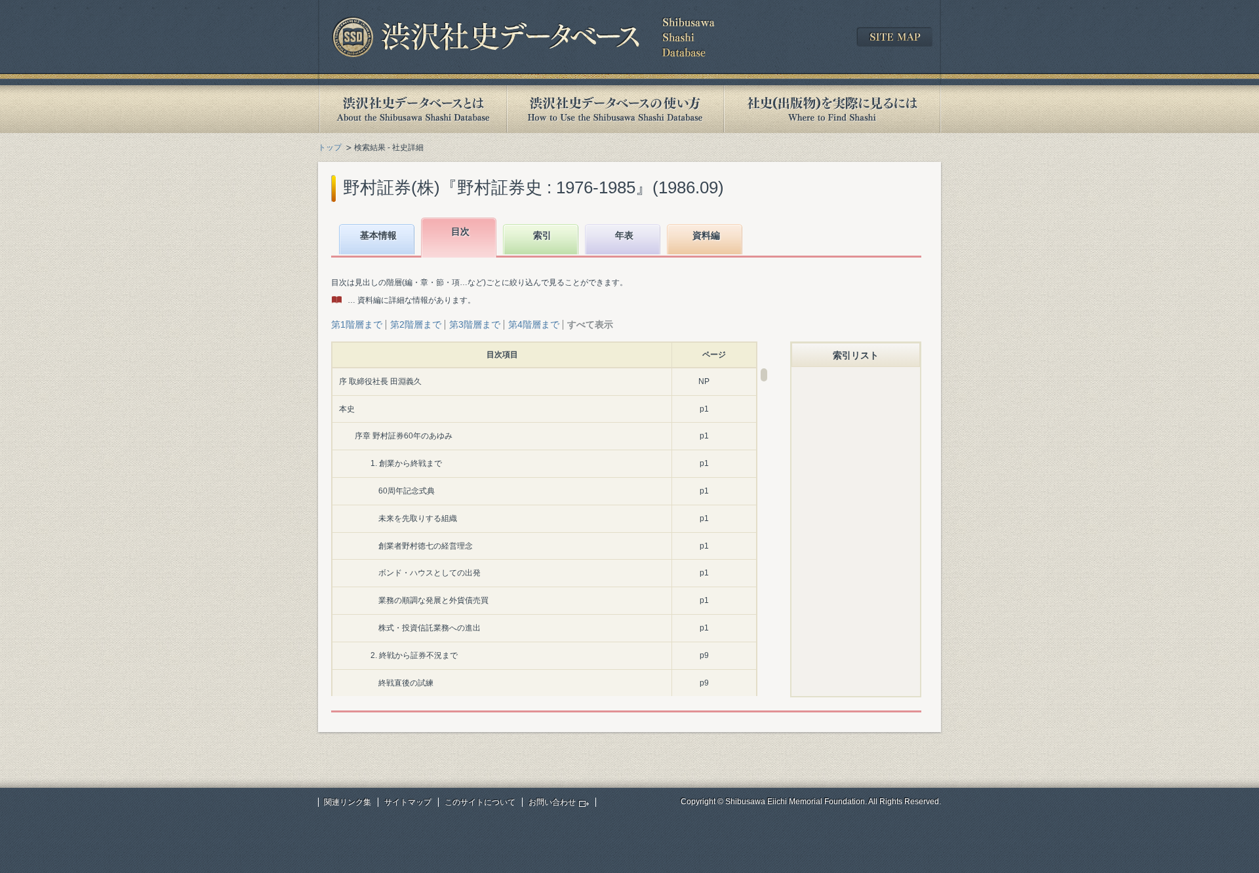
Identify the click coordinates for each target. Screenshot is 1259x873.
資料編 (706, 235)
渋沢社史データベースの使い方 (615, 109)
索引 (542, 235)
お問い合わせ (552, 802)
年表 (624, 235)
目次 (460, 231)
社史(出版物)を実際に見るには (832, 109)
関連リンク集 (347, 802)
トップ (330, 147)
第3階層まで (474, 324)
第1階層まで (356, 324)
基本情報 (378, 235)
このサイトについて (480, 802)
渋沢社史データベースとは (412, 109)
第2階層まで (415, 324)
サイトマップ (407, 802)
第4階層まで (533, 324)
